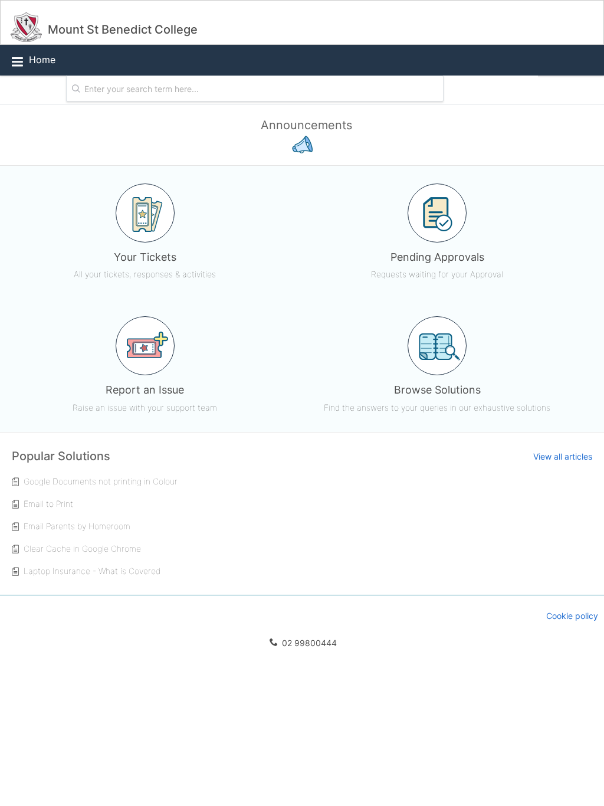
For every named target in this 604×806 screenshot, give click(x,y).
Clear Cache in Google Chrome (82, 548)
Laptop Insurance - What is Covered (92, 571)
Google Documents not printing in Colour (101, 481)
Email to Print (48, 504)
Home (42, 59)
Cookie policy (572, 616)
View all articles (562, 456)
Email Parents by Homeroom (77, 526)
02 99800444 (308, 643)
